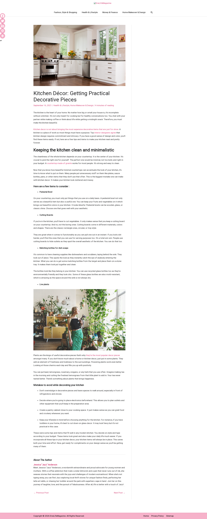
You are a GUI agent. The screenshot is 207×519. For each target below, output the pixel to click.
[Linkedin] (2, 25)
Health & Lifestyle (90, 12)
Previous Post (41, 492)
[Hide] (1, 41)
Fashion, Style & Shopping (65, 12)
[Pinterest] (2, 30)
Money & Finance (110, 12)
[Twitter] (2, 20)
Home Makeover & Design (134, 12)
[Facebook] (2, 15)
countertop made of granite (59, 163)
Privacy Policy (157, 516)
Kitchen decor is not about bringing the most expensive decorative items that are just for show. (76, 129)
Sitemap (170, 516)
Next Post (119, 492)
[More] (2, 35)
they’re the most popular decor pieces (103, 355)
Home (146, 516)
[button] (151, 12)
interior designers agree (105, 132)
